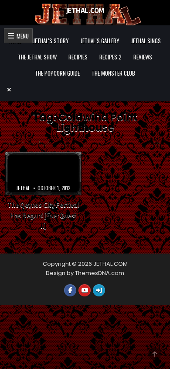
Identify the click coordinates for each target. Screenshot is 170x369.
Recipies (78, 56)
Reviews (142, 56)
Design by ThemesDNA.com (85, 273)
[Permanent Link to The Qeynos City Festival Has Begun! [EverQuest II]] (43, 173)
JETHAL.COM (85, 10)
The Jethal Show (37, 56)
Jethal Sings (146, 40)
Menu (21, 35)
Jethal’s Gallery (100, 40)
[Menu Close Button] (85, 89)
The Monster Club (113, 73)
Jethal (23, 187)
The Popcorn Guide (57, 73)
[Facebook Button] (70, 290)
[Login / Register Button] (99, 290)
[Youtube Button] (84, 290)
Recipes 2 (110, 56)
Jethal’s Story (51, 40)
